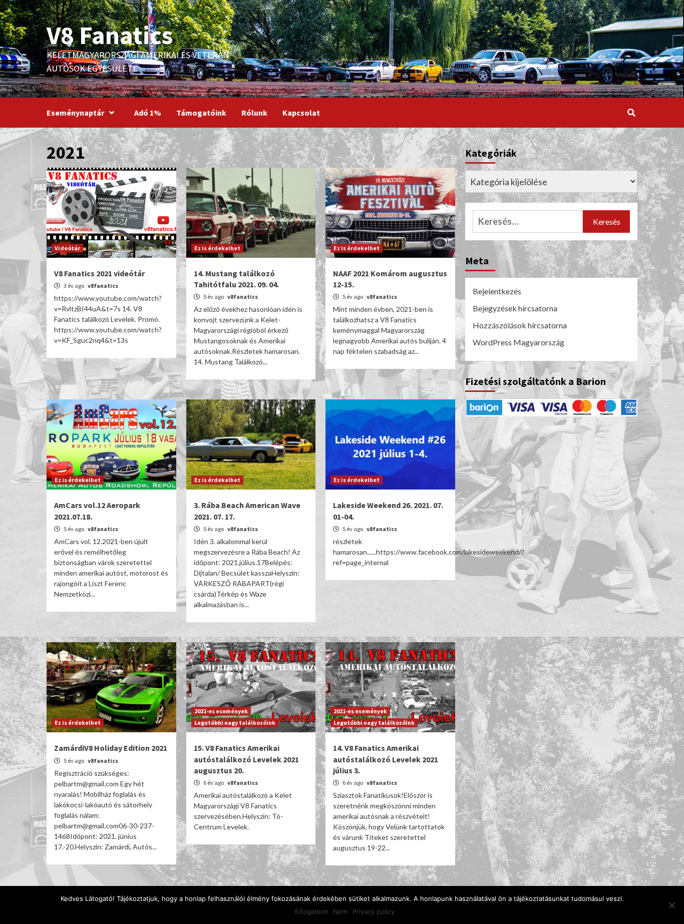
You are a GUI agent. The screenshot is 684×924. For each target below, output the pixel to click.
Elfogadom (311, 911)
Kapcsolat (301, 113)
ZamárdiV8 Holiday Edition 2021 (110, 748)
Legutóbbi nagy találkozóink (234, 722)
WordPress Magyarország (518, 342)
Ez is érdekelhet (217, 248)
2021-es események (221, 711)
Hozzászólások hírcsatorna (520, 325)
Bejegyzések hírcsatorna (515, 308)
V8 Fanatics (110, 35)
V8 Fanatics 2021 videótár (99, 273)
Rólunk (254, 113)
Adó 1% (147, 113)
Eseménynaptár (75, 113)
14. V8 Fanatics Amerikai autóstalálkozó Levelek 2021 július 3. (385, 759)
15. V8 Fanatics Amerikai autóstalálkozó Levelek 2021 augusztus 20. (246, 759)
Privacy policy (374, 911)
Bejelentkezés (497, 291)
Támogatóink (201, 113)
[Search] (631, 112)
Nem (340, 911)
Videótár (67, 248)
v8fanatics (103, 285)
